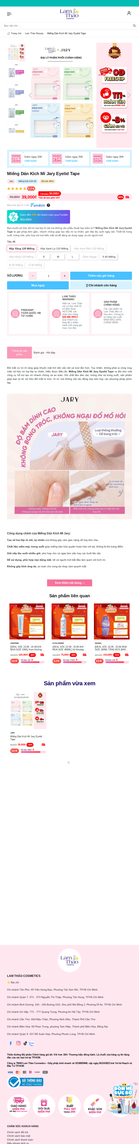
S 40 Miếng (108, 256)
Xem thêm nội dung (68, 582)
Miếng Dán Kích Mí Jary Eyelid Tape (26, 738)
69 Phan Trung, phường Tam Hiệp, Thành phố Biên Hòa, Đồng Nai (69, 1026)
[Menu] (9, 13)
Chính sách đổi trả (17, 1132)
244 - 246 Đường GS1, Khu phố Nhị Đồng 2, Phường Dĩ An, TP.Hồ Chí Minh (78, 1004)
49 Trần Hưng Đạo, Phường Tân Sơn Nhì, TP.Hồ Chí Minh (64, 989)
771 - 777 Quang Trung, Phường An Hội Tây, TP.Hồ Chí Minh (65, 1011)
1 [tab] (69, 762)
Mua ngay (38, 285)
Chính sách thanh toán (20, 1139)
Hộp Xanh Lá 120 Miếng (54, 248)
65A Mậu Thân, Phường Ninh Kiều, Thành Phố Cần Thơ (63, 1019)
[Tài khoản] (129, 13)
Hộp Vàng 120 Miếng (22, 248)
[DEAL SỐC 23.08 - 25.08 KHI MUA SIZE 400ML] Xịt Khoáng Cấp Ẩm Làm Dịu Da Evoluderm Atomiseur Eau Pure (68, 648)
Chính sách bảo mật (18, 1135)
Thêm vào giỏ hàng (101, 275)
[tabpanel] (79, 95)
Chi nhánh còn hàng (103, 285)
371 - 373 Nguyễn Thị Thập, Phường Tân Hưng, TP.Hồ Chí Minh (67, 997)
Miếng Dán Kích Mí (27, 181)
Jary (11, 181)
